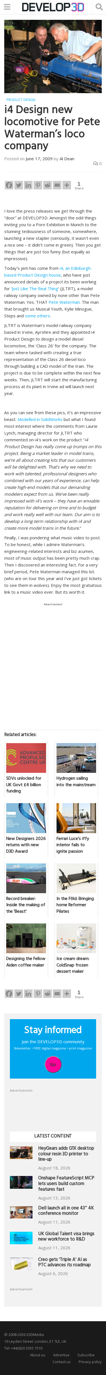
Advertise (61, 1354)
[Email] (57, 185)
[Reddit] (47, 185)
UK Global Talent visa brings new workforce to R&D (66, 1237)
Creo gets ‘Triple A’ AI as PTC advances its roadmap (64, 1263)
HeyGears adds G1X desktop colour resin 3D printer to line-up (66, 1155)
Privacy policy (90, 1361)
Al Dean (67, 158)
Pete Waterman (64, 302)
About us (37, 1354)
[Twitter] (18, 185)
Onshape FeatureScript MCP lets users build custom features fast (66, 1184)
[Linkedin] (28, 185)
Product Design (21, 99)
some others (37, 315)
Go (53, 1064)
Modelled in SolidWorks (40, 419)
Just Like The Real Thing (35, 288)
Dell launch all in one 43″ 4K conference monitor (66, 1211)
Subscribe (86, 1354)
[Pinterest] (38, 185)
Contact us (62, 1361)
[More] (66, 185)
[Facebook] (9, 185)
